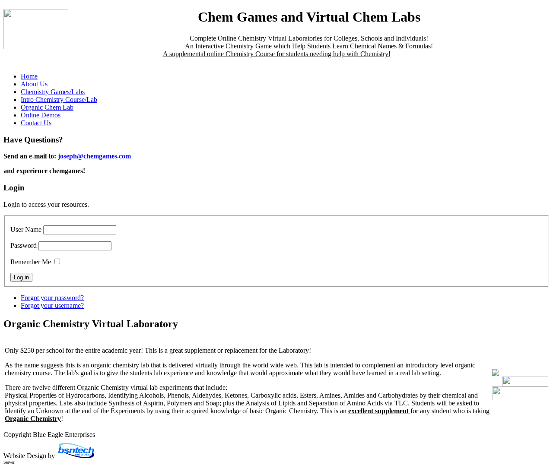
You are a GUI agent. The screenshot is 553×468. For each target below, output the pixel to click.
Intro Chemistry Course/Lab (59, 99)
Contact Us (36, 122)
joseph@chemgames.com (94, 156)
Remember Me (30, 262)
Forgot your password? (52, 297)
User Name (25, 229)
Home (29, 76)
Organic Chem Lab (47, 107)
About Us (34, 84)
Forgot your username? (52, 305)
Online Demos (40, 115)
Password (23, 245)
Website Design (24, 455)
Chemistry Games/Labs (53, 91)
